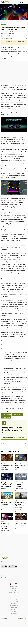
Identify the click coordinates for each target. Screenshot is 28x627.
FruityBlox (14, 611)
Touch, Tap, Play (14, 609)
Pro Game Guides (14, 586)
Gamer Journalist (14, 601)
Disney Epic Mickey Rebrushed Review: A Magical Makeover (7, 484)
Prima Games (14, 594)
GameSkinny (14, 603)
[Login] (25, 2)
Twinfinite (14, 588)
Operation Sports (14, 605)
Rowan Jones (4, 488)
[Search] (17, 2)
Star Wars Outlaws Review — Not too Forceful (20, 465)
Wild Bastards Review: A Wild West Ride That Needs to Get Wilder (7, 525)
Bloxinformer (14, 613)
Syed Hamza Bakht (5, 530)
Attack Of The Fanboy (14, 592)
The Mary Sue (14, 607)
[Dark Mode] (20, 2)
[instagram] (5, 566)
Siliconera (14, 596)
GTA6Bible (14, 615)
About (2, 572)
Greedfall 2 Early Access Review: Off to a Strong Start (7, 465)
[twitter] (9, 566)
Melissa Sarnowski (5, 469)
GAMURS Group (24, 618)
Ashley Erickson (18, 509)
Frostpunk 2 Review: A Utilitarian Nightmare (20, 484)
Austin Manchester (5, 507)
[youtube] (15, 566)
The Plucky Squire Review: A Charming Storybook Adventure (7, 504)
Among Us (8, 387)
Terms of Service (4, 574)
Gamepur (14, 590)
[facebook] (12, 566)
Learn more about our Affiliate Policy (7, 446)
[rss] (2, 566)
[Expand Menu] (22, 2)
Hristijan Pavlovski (19, 488)
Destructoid (14, 599)
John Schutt (17, 469)
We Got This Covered (14, 598)
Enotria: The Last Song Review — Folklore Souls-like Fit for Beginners (20, 505)
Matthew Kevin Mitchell (20, 527)
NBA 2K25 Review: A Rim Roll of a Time (20, 524)
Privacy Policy (4, 575)
